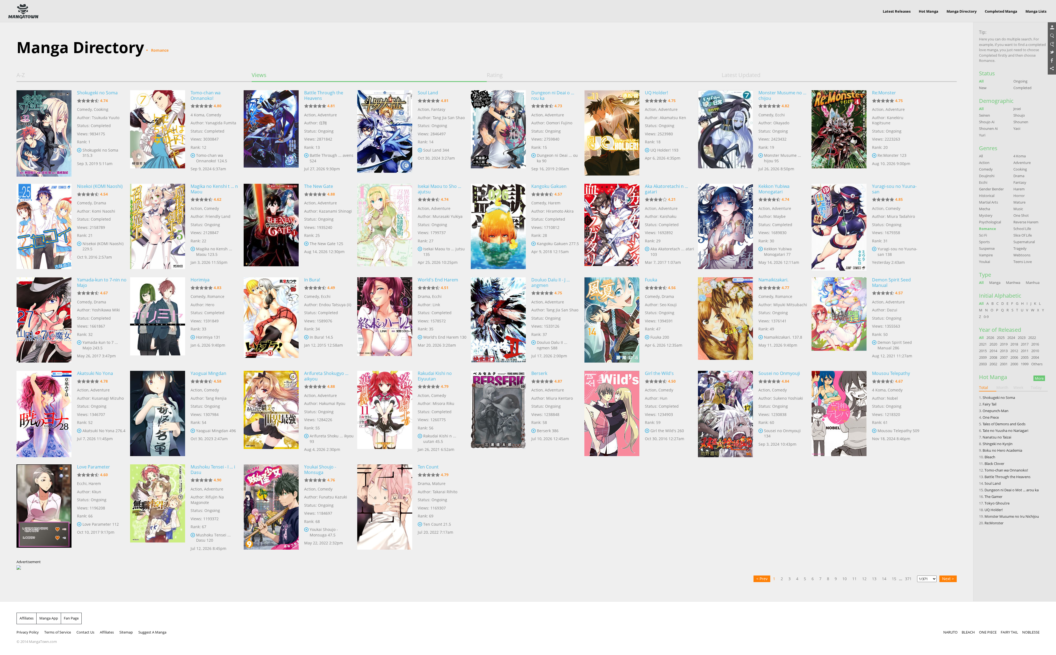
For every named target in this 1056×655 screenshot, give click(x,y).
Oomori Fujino (559, 122)
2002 (993, 363)
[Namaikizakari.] (725, 320)
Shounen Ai (988, 128)
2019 (1004, 344)
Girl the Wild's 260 (667, 430)
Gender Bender (991, 189)
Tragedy (1020, 248)
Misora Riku (443, 403)
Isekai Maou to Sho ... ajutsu (439, 189)
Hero (209, 304)
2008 (993, 357)
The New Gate (318, 186)
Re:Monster (884, 93)
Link (436, 304)
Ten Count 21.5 (437, 524)
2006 (1014, 357)
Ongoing (1020, 81)
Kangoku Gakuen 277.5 (558, 243)
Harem (554, 202)
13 (874, 578)
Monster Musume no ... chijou (782, 95)
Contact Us (85, 632)
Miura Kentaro (559, 398)
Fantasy (438, 109)
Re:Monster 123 (892, 155)
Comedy (84, 109)
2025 (1001, 337)
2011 (1024, 350)
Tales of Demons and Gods (1004, 423)
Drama (100, 202)
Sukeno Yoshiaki (788, 398)
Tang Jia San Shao (449, 117)
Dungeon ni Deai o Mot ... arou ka (1012, 489)
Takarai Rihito (445, 491)
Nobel (892, 398)
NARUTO (950, 632)
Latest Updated (741, 75)
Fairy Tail (989, 404)
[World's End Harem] (384, 320)
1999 (1024, 363)
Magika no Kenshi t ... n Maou (214, 189)
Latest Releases (897, 11)
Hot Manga (928, 11)
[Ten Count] (384, 507)
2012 (1014, 350)
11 (854, 578)
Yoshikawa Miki (106, 310)
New (982, 87)
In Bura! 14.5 (321, 337)
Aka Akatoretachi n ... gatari (666, 189)
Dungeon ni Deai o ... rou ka (552, 95)
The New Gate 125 (326, 243)
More (1039, 378)
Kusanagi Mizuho (108, 398)
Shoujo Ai (986, 121)
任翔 (323, 122)
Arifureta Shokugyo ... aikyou (326, 376)
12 (864, 578)
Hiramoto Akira (560, 211)
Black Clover (994, 463)
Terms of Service (57, 632)
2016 (1035, 344)
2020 (993, 344)
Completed (1022, 87)
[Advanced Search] (1052, 44)
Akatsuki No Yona (95, 373)
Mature (439, 483)
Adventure (327, 114)
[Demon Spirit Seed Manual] (839, 320)
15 (894, 578)
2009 (983, 357)
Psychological (990, 222)
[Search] (1052, 36)
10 (844, 578)
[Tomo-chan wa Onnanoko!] (157, 133)
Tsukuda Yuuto (105, 117)
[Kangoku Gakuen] (498, 226)
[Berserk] (498, 413)
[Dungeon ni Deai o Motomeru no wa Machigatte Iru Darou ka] (498, 133)
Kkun (96, 491)
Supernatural (1024, 241)
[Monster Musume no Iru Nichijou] (725, 133)
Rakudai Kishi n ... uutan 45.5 (439, 438)
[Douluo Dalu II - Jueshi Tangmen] (498, 320)
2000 (1014, 363)
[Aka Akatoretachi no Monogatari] (611, 226)
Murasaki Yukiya (448, 216)
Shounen (1020, 121)
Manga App (48, 618)
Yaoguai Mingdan (208, 373)
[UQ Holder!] (611, 133)
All (981, 81)
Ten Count (428, 467)
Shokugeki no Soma (97, 93)
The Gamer (993, 496)
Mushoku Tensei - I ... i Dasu (213, 469)
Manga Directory (962, 11)
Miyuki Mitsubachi (790, 304)
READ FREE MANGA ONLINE (23, 11)
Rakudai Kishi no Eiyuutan (435, 376)
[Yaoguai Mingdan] (157, 413)
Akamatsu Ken (673, 117)
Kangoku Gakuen (548, 186)
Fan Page (71, 618)
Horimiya (200, 280)
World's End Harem (438, 280)
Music (1018, 208)
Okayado (781, 122)
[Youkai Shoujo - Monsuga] (271, 507)
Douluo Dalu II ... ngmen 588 (552, 345)
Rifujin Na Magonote (207, 499)
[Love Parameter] (44, 507)
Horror (1019, 195)
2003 (983, 363)
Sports (984, 241)
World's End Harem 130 (444, 337)
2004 (1035, 357)
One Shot (1021, 215)
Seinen (984, 115)
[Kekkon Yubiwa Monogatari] (725, 226)
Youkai (984, 261)
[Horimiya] (157, 320)
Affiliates (27, 618)
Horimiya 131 (208, 337)
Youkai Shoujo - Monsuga (320, 469)
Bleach (990, 456)
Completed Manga (1001, 11)
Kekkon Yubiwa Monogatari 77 (778, 251)
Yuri (982, 135)
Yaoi (1016, 128)
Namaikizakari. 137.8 (783, 337)
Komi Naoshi (103, 211)
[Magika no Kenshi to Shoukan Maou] (157, 226)
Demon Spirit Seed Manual (891, 282)
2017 (1024, 344)
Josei (1017, 108)
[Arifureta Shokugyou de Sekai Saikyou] (271, 413)
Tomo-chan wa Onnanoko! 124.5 (211, 158)
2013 (1004, 350)
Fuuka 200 (659, 337)
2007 (1004, 357)
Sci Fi (983, 235)
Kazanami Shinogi (335, 211)
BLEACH (968, 632)
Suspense (987, 248)
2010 (1035, 350)
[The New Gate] (271, 226)
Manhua (1033, 282)
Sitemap (126, 632)
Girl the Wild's (659, 373)
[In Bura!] (271, 320)
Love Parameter (93, 467)
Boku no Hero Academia (1002, 450)
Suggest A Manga (152, 632)
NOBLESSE (1031, 632)
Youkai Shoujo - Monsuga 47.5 (324, 532)
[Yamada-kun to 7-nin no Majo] (44, 320)
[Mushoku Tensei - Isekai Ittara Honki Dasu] (157, 507)
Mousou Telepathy (891, 373)
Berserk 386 (548, 430)
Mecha (984, 208)
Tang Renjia (216, 398)
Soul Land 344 (436, 150)
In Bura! (312, 280)
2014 (993, 350)
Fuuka (651, 280)
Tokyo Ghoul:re (997, 503)
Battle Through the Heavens (323, 95)
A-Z (20, 75)
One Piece (991, 417)
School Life (1022, 228)
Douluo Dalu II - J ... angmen (550, 282)
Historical (986, 195)
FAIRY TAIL (1009, 632)
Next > (948, 578)
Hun (663, 398)
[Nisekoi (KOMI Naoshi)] (44, 226)
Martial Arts (988, 202)
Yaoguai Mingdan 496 (216, 430)
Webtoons (1021, 255)
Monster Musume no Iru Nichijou (1012, 516)
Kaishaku (668, 216)
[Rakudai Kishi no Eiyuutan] (384, 413)
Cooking (101, 109)
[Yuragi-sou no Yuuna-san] (839, 226)
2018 (1014, 344)
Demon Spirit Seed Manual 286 (895, 345)
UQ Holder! (656, 93)
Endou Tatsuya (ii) (335, 304)
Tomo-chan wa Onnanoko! (206, 95)
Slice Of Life (1022, 235)
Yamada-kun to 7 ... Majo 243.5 (100, 345)
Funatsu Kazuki (333, 497)
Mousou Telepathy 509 (898, 430)
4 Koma (197, 114)
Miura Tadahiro (901, 216)
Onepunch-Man (995, 410)
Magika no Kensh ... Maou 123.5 (214, 251)
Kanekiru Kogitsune (887, 120)
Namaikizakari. (773, 280)
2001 (1004, 363)
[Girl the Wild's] (611, 413)
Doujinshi (986, 175)
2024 (1011, 337)
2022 (1032, 337)
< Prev (762, 578)
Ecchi (780, 114)
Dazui (892, 310)
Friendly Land (217, 216)
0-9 (986, 316)
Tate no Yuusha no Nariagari (1005, 430)
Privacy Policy (27, 632)
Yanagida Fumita (220, 122)
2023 (1021, 337)
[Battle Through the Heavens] (271, 133)
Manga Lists (1035, 11)
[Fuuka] (611, 320)
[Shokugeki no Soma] (44, 133)
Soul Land (428, 93)
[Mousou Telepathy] (839, 413)
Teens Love (1022, 261)
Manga (994, 282)
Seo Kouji (668, 304)
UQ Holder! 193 (664, 150)
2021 (983, 344)
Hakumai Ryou (332, 403)
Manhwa (1013, 282)
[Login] (1052, 28)
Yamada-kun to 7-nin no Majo (102, 282)
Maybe (779, 216)
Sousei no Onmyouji (779, 373)
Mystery (985, 215)
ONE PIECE (988, 632)
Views (259, 75)
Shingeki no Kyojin (998, 443)
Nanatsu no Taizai (997, 437)
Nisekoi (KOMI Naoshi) (100, 186)
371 (908, 578)
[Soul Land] (384, 133)
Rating (495, 75)
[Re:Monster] (839, 133)
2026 (990, 337)
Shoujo (1019, 115)
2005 (1024, 357)
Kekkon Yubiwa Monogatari (774, 189)
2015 (983, 350)
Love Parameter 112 (100, 524)
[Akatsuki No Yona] (44, 413)
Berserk (539, 373)
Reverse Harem (1025, 222)
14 (884, 578)
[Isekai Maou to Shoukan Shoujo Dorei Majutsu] (384, 226)
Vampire (986, 255)
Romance (215, 296)
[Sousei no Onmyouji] (725, 413)
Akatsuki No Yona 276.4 (103, 430)
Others (1037, 363)
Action (310, 114)
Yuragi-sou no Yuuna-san (894, 189)
